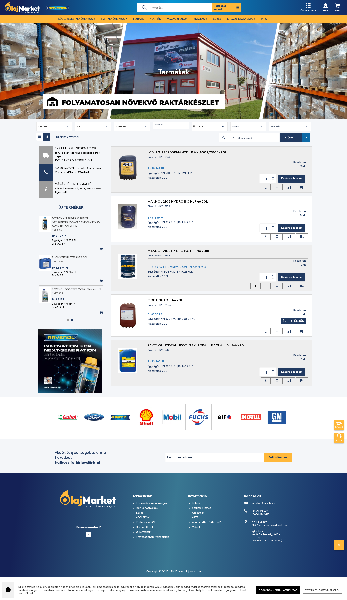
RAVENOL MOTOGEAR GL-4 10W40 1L (90, 217)
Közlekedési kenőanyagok (151, 503)
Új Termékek (143, 532)
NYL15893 (71, 221)
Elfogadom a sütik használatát (278, 590)
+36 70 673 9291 (260, 510)
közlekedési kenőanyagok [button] (76, 19)
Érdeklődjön (293, 321)
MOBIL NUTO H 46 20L (165, 300)
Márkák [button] (138, 19)
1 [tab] (68, 320)
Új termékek (71, 207)
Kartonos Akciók (146, 522)
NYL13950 (68, 289)
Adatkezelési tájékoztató (207, 522)
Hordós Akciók (145, 527)
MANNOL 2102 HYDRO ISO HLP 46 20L (178, 201)
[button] (171, 125)
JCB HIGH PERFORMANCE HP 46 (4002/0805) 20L (187, 152)
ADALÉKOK (143, 517)
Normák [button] (155, 19)
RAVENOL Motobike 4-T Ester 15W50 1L (88, 249)
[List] (46, 137)
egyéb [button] (217, 19)
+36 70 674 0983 (261, 514)
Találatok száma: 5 (68, 137)
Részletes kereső (220, 7)
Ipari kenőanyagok (147, 508)
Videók (196, 527)
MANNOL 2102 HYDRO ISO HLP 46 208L (179, 251)
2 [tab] (72, 320)
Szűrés (289, 137)
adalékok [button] (200, 19)
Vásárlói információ (66, 188)
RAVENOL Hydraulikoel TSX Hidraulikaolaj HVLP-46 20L (197, 345)
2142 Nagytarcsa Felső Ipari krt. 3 (269, 524)
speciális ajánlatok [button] (241, 19)
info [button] (264, 19)
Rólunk (196, 503)
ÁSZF (82, 188)
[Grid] (39, 137)
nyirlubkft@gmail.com (263, 502)
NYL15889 (68, 253)
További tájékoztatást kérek (322, 590)
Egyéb (139, 512)
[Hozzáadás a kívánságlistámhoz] (277, 187)
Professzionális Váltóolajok (152, 537)
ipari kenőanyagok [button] (114, 19)
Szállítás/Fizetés (201, 508)
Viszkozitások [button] (177, 19)
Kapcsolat (198, 512)
